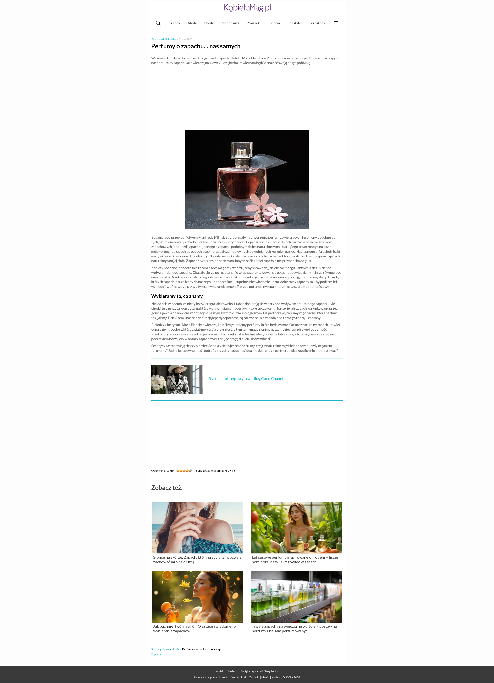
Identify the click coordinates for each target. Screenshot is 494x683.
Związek (253, 23)
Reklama (233, 671)
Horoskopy (317, 23)
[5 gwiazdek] (190, 470)
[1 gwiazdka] (177, 470)
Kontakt (220, 671)
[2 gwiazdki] (181, 470)
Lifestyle (294, 23)
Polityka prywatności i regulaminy (260, 671)
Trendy (174, 23)
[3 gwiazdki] (184, 470)
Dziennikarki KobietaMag (165, 39)
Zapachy (156, 654)
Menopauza (230, 23)
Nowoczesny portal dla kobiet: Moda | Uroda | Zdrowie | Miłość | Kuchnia (237, 677)
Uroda (209, 23)
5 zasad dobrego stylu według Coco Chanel (246, 378)
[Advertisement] (247, 96)
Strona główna (160, 649)
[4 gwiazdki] (187, 470)
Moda (192, 23)
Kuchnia (273, 23)
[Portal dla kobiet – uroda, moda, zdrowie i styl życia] (247, 8)
